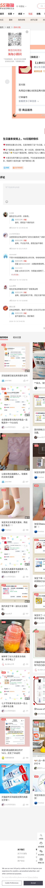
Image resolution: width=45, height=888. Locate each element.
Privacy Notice (33, 877)
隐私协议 (21, 857)
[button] (21, 6)
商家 (20, 14)
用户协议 (21, 861)
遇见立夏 (12, 307)
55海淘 (7, 6)
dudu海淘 (12, 286)
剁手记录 (34, 20)
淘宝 (7, 168)
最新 (10, 20)
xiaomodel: (18, 268)
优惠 (10, 14)
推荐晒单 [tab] (4, 337)
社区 (2, 20)
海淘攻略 (21, 20)
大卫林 (11, 213)
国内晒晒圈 (19, 168)
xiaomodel (12, 254)
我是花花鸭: (19, 220)
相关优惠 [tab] (17, 337)
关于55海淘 (22, 854)
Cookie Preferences (11, 883)
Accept (33, 883)
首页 (2, 27)
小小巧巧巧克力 (14, 234)
